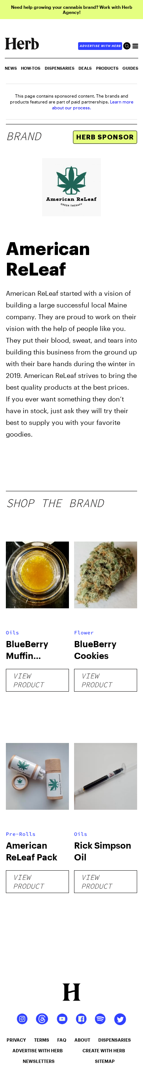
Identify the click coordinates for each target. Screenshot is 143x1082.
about (82, 1039)
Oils (12, 632)
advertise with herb (100, 46)
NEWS (11, 68)
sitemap (105, 1061)
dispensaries (114, 1039)
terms (41, 1039)
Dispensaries (59, 68)
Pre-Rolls (21, 834)
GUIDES (130, 68)
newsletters (39, 1061)
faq (61, 1039)
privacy (16, 1039)
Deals (85, 68)
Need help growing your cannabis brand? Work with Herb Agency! (71, 9)
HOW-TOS (30, 68)
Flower (84, 632)
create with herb (103, 1050)
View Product (28, 680)
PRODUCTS (107, 68)
